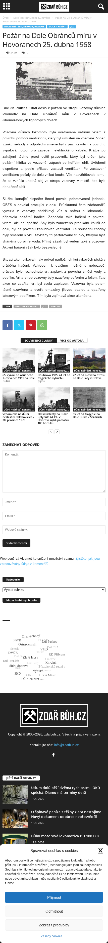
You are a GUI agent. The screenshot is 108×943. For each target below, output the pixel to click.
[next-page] (57, 431)
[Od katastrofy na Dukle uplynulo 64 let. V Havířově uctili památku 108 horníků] (54, 399)
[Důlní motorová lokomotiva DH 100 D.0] (15, 843)
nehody (56, 306)
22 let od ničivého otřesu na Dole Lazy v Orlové (89, 376)
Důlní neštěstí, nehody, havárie (31, 17)
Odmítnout (54, 911)
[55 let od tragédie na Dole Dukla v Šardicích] (89, 399)
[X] (19, 325)
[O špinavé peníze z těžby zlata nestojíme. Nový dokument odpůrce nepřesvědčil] (15, 818)
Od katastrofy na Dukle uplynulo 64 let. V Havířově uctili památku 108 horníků (53, 418)
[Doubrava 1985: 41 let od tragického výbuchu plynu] (54, 360)
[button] (100, 850)
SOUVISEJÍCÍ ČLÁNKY (39, 340)
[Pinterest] (31, 325)
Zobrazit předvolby (54, 925)
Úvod (6, 17)
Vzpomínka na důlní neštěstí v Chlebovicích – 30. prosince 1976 (18, 417)
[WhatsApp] (42, 325)
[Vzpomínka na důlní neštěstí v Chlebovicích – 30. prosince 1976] (19, 399)
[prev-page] (50, 431)
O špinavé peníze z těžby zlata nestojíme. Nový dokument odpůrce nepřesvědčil (66, 814)
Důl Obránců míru (26, 306)
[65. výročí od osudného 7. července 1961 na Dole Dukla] (19, 360)
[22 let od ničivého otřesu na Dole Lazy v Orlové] (89, 360)
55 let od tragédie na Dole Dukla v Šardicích (87, 415)
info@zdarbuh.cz (66, 745)
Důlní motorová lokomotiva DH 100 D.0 (65, 836)
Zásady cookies (51, 936)
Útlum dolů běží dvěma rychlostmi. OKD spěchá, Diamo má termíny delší (65, 790)
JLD (72, 26)
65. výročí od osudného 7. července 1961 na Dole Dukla (19, 378)
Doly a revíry (57, 26)
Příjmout (54, 897)
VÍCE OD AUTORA (72, 340)
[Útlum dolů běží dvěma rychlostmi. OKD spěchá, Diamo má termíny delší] (15, 794)
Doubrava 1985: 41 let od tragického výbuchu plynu (54, 378)
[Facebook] (8, 325)
